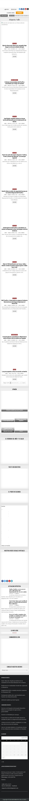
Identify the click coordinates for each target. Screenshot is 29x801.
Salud (14, 369)
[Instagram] (24, 9)
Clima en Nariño (5, 545)
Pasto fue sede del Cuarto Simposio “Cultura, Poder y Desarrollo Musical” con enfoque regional (14, 156)
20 (14, 752)
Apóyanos (19, 13)
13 (14, 749)
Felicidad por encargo (13, 714)
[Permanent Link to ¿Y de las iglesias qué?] (7, 417)
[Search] (28, 9)
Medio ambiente (14, 80)
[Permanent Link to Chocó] (21, 427)
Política (14, 43)
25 (7, 755)
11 (6, 749)
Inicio (7, 9)
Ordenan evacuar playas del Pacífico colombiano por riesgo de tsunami (14, 82)
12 (10, 749)
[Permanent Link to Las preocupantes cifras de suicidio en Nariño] (14, 358)
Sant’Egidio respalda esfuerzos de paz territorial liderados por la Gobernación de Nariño (14, 120)
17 (3, 752)
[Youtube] (26, 9)
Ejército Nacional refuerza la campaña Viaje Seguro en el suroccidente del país (14, 46)
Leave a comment (22, 85)
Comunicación (14, 334)
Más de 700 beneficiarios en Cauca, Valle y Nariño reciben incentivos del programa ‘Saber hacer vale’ (14, 265)
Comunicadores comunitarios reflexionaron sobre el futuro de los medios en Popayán (14, 337)
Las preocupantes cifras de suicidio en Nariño (14, 371)
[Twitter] (19, 9)
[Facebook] (22, 9)
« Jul (2, 761)
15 (21, 749)
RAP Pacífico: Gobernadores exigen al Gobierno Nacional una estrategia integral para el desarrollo (14, 302)
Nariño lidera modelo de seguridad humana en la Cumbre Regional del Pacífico (14, 192)
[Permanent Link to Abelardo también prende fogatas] (14, 401)
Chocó (21, 431)
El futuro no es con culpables (21, 419)
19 (10, 752)
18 (6, 752)
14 (18, 749)
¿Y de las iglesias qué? (8, 420)
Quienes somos (11, 13)
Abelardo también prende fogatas (14, 410)
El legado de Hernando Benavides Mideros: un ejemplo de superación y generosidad (13, 710)
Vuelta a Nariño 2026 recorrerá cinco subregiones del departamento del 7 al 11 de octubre (18, 590)
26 (10, 755)
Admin (5, 85)
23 (25, 752)
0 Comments (16, 593)
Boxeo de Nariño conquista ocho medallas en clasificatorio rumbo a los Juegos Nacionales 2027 (18, 616)
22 (22, 752)
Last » (23, 382)
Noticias (14, 9)
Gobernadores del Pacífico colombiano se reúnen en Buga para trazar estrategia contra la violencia (14, 229)
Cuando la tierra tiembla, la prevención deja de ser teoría (7, 430)
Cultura (14, 152)
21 (18, 752)
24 (3, 755)
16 (25, 749)
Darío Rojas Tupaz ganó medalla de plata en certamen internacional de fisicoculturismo (18, 602)
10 (3, 749)
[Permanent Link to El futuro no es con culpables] (21, 417)
